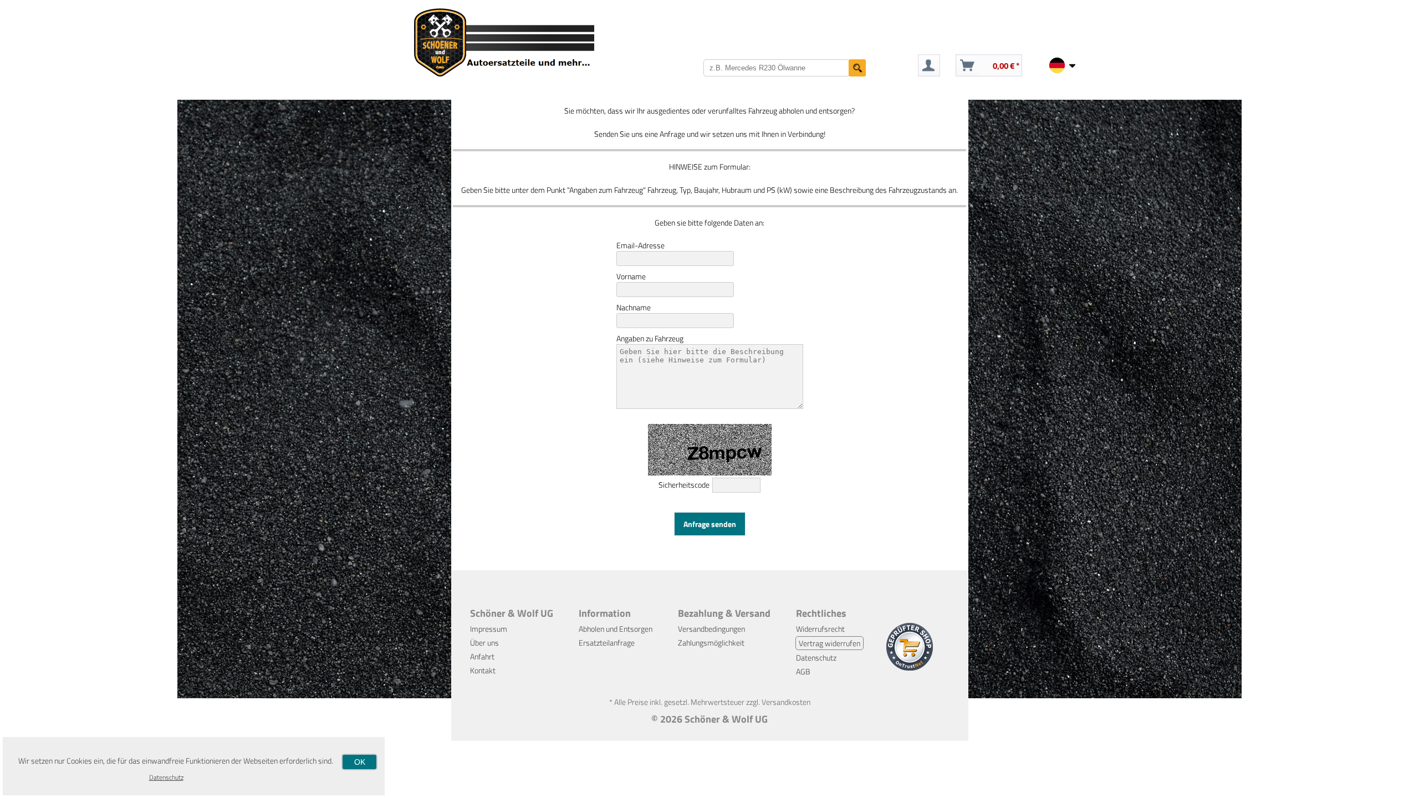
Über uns (484, 642)
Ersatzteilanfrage (607, 642)
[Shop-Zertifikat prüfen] (909, 667)
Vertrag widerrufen (829, 643)
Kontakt (483, 670)
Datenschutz (816, 657)
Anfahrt (482, 656)
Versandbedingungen (711, 629)
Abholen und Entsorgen (615, 629)
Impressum (488, 629)
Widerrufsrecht (820, 629)
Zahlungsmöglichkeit (711, 642)
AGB (803, 671)
